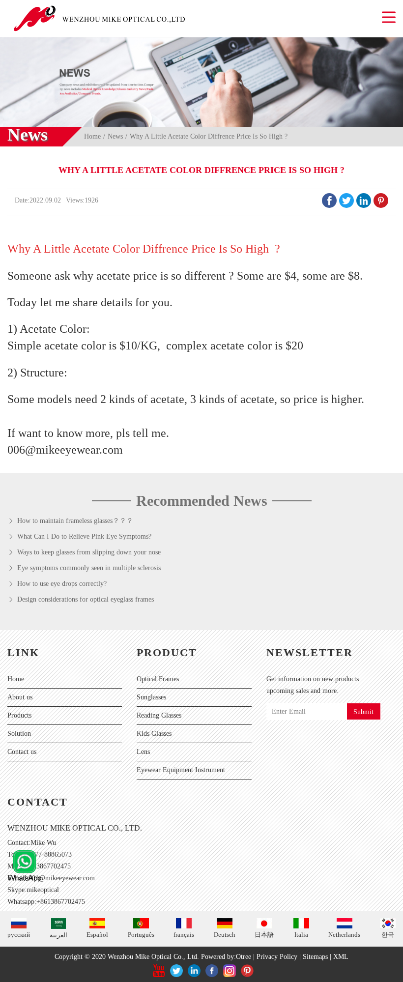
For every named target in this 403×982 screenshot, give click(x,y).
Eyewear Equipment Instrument (181, 770)
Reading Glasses (159, 715)
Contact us (21, 751)
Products (19, 715)
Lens (143, 751)
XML (340, 956)
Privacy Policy (277, 956)
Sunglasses (151, 697)
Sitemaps (315, 956)
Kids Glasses (154, 733)
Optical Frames (158, 679)
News (115, 136)
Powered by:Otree (226, 956)
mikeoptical (43, 890)
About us (19, 697)
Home (92, 136)
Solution (19, 733)
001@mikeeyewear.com (62, 878)
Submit (363, 712)
